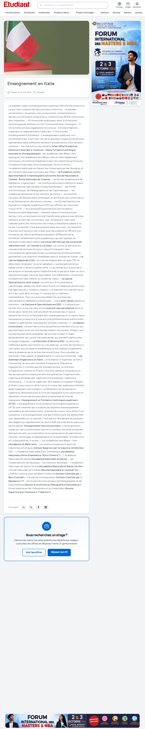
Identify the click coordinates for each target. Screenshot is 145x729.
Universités (44, 13)
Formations (29, 13)
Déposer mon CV (59, 552)
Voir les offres (34, 553)
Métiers (127, 13)
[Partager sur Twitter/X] (31, 507)
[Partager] (23, 507)
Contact (138, 13)
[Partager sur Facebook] (38, 507)
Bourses (116, 13)
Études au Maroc (61, 13)
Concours (105, 13)
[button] (72, 5)
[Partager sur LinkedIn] (46, 507)
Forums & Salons (12, 13)
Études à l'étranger (85, 13)
